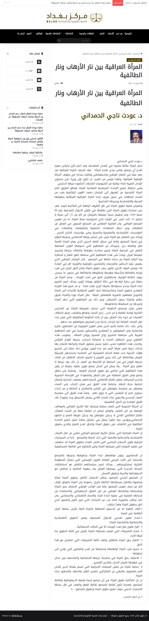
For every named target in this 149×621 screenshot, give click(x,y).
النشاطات (69, 34)
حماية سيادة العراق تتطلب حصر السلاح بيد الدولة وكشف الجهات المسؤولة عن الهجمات (25, 117)
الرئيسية (128, 34)
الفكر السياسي (125, 54)
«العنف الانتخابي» (35, 160)
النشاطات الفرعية (53, 34)
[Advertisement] (119, 150)
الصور (29, 34)
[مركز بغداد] (74, 17)
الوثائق (39, 34)
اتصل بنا (21, 34)
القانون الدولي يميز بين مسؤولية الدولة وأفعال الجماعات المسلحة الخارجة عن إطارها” (25, 142)
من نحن (119, 34)
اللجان (102, 34)
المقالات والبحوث (86, 34)
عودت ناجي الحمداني (108, 115)
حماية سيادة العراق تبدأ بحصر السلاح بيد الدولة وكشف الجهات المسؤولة (25, 129)
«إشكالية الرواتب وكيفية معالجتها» (27, 153)
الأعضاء (111, 34)
